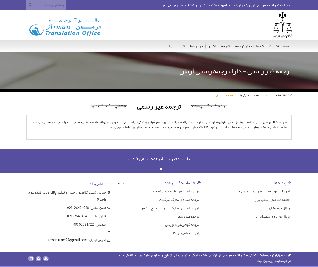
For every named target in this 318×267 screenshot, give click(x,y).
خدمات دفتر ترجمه (249, 46)
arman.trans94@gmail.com (67, 240)
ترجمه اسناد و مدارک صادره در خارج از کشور (169, 207)
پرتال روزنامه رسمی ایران (273, 216)
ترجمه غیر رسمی (188, 216)
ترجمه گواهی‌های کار (185, 233)
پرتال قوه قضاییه (278, 207)
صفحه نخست (279, 46)
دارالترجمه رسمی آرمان (252, 95)
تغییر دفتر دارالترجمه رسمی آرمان (159, 158)
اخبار (212, 46)
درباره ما (196, 46)
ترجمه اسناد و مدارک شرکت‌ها (178, 199)
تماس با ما (177, 46)
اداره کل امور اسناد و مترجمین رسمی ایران (262, 191)
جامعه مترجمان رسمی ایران (272, 199)
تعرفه (225, 46)
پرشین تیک (265, 260)
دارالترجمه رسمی (233, 254)
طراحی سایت (283, 260)
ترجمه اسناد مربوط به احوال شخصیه (175, 191)
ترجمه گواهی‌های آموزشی (182, 224)
